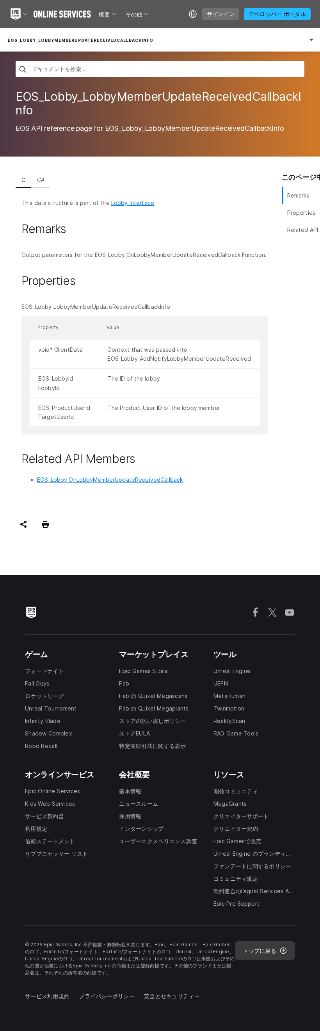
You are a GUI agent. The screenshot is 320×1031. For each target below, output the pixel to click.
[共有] (23, 524)
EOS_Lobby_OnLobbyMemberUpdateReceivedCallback (110, 479)
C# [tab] (40, 179)
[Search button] (23, 70)
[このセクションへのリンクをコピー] (75, 229)
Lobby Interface (132, 202)
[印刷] (45, 524)
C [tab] (23, 179)
